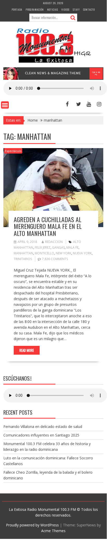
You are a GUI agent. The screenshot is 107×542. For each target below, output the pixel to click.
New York (63, 253)
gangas (58, 247)
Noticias (52, 9)
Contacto (89, 9)
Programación (35, 9)
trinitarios (23, 259)
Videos (65, 9)
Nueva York (82, 253)
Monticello (44, 253)
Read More (26, 350)
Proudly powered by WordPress (32, 525)
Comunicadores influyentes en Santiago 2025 (41, 435)
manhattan (23, 253)
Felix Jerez (43, 247)
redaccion (54, 242)
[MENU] (5, 105)
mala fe (72, 247)
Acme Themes (53, 530)
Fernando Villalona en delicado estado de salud (42, 426)
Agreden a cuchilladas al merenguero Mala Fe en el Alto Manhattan (48, 226)
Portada (17, 9)
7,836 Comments (55, 259)
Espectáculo (13, 151)
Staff (76, 9)
